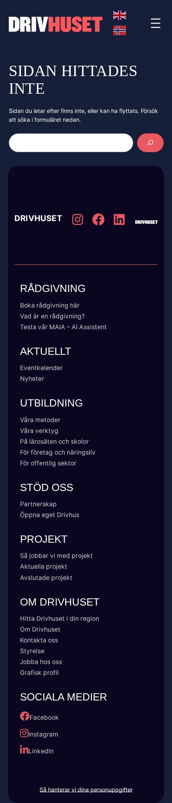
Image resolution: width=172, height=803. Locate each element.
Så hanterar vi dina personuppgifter (86, 789)
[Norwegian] (120, 30)
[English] (120, 15)
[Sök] (150, 142)
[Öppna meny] (156, 24)
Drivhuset (38, 218)
